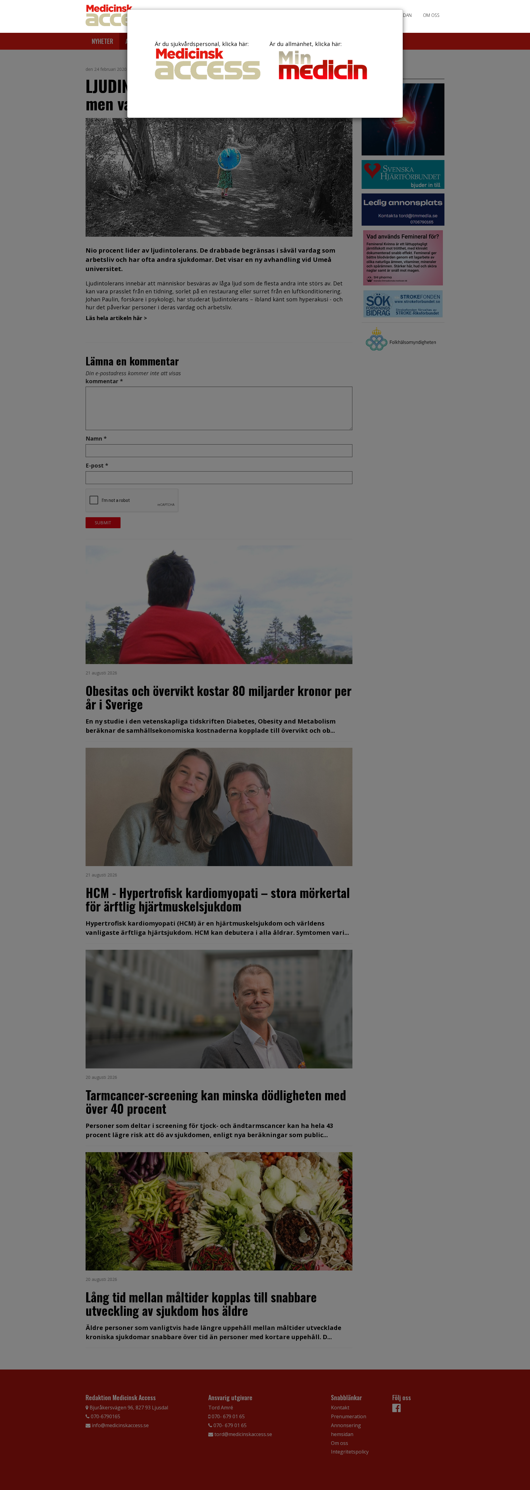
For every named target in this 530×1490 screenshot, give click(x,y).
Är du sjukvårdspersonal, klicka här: (202, 44)
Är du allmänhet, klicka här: (306, 44)
